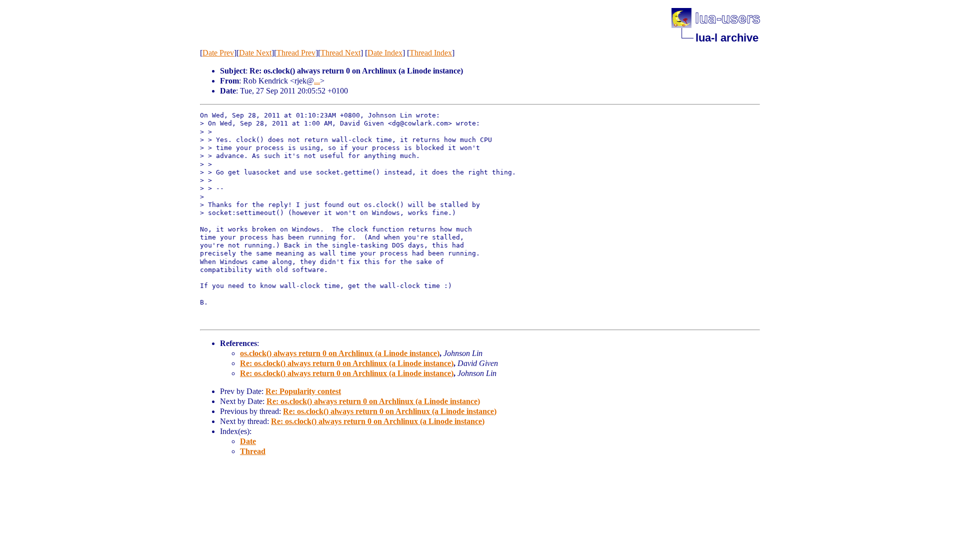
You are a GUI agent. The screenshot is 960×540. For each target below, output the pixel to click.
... (317, 80)
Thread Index (431, 52)
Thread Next (340, 52)
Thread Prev (296, 52)
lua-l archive (727, 38)
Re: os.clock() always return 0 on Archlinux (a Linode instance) (347, 363)
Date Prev (218, 52)
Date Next (255, 52)
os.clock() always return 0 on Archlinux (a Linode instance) (340, 353)
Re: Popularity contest (303, 391)
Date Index (385, 52)
